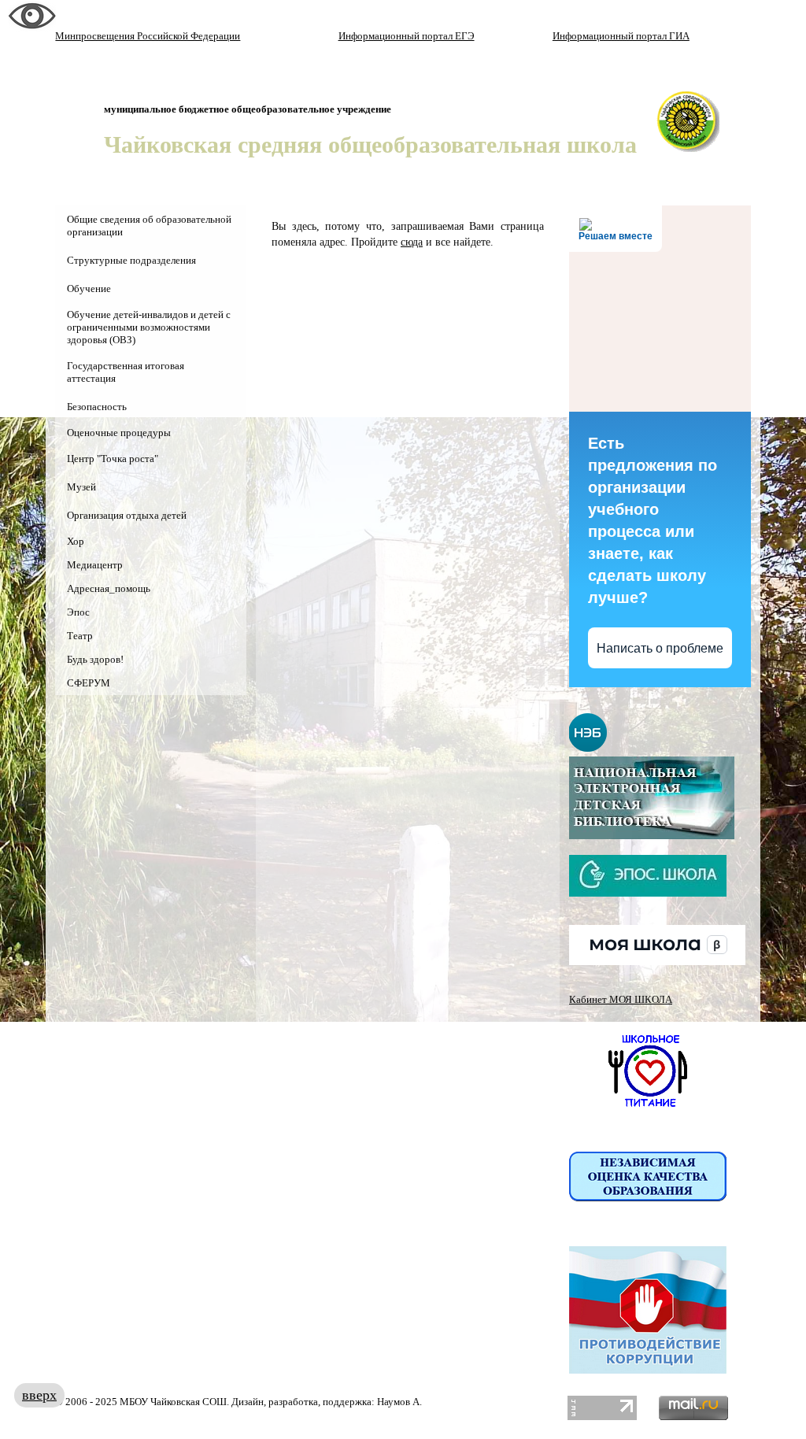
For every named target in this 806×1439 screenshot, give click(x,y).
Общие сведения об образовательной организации (149, 225)
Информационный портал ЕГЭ (406, 36)
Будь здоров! (95, 659)
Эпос (78, 612)
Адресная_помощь (108, 588)
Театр (80, 636)
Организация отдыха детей (127, 515)
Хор (75, 541)
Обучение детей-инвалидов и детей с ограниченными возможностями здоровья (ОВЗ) (149, 327)
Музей (81, 487)
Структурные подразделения (131, 260)
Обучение (89, 288)
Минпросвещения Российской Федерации (147, 36)
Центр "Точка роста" (112, 458)
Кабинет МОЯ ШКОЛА (620, 999)
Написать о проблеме (660, 648)
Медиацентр (95, 565)
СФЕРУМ (88, 683)
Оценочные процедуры (119, 432)
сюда (412, 242)
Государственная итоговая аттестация (125, 372)
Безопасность (97, 406)
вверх (39, 1395)
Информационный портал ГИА (621, 36)
